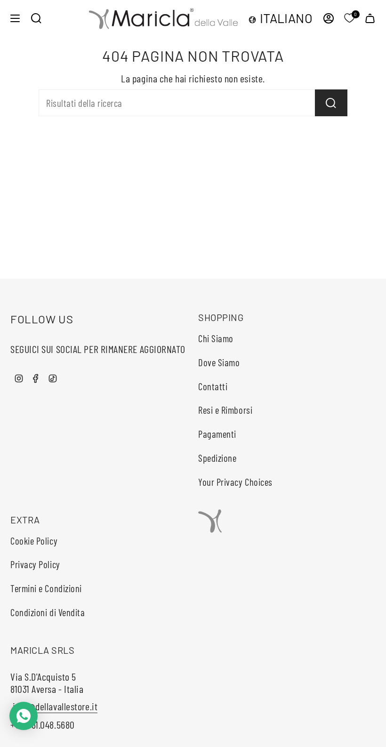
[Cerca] (331, 102)
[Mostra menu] (15, 18)
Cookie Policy (33, 540)
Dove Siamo (219, 362)
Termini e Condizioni (46, 588)
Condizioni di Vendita (47, 612)
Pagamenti (217, 434)
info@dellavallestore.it (53, 706)
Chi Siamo (215, 338)
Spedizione (217, 458)
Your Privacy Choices (235, 482)
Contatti (212, 386)
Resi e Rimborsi (225, 410)
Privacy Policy (35, 564)
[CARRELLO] (370, 18)
